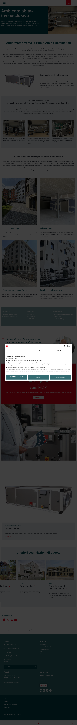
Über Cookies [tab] (61, 350)
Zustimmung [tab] (16, 350)
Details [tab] (38, 350)
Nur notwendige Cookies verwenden (16, 377)
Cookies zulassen (60, 377)
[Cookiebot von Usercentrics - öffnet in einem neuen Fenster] (64, 346)
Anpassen (37, 377)
